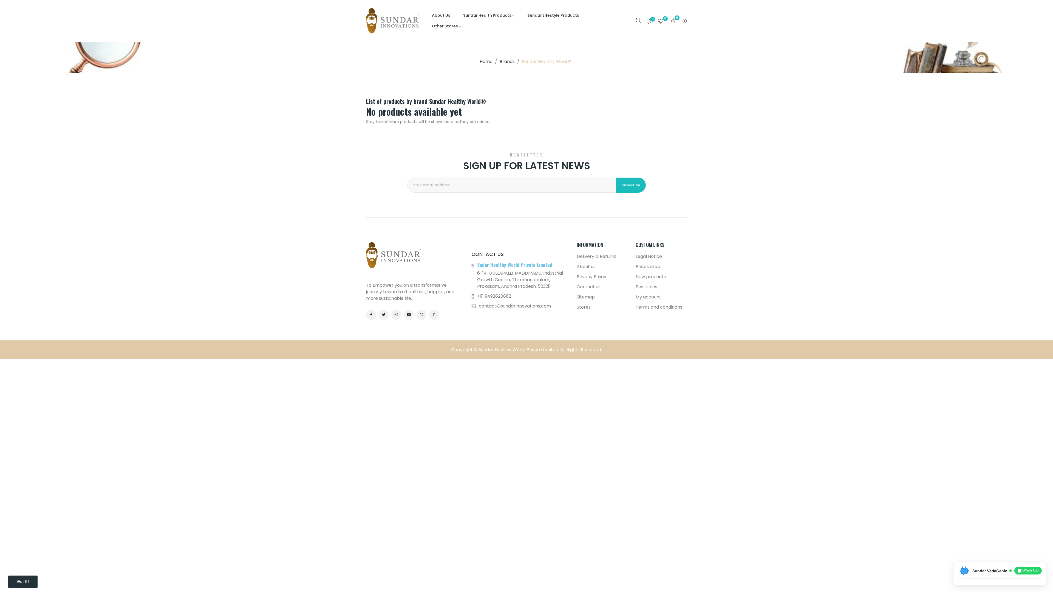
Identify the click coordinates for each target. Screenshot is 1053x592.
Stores (584, 307)
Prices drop (648, 266)
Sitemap (586, 297)
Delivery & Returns (596, 256)
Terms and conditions (659, 307)
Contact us (589, 287)
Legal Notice (649, 256)
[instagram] (396, 315)
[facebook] (371, 315)
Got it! (23, 581)
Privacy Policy (591, 277)
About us (586, 266)
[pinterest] (434, 315)
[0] (648, 21)
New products (651, 277)
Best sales (646, 287)
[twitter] (384, 315)
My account (648, 297)
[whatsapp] (421, 315)
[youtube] (409, 315)
